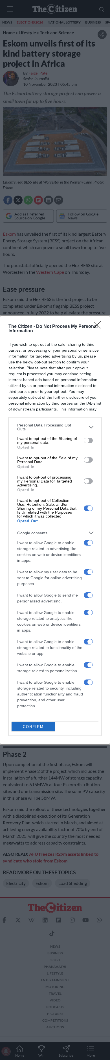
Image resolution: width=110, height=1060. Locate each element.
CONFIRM (33, 727)
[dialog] (55, 530)
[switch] (88, 440)
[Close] (99, 326)
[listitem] (55, 427)
